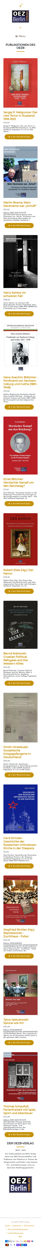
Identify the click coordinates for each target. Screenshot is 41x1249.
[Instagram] (21, 1237)
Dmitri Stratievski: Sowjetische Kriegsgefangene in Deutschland (17, 752)
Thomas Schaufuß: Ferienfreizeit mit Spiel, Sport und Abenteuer (19, 1110)
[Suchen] (20, 28)
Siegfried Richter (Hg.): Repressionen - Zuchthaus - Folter (19, 933)
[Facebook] (19, 1237)
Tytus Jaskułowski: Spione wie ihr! (16, 1021)
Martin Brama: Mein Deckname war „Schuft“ (20, 204)
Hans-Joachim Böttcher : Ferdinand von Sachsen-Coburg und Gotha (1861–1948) (20, 382)
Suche (7, 1226)
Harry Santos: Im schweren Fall (14, 294)
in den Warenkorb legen (20, 137)
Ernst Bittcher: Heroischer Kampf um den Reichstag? (18, 482)
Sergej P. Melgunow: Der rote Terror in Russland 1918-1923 (20, 116)
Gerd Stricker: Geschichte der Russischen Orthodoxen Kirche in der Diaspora (19, 843)
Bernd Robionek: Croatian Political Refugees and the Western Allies (15, 658)
